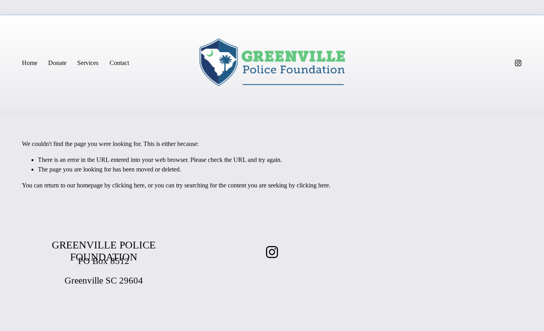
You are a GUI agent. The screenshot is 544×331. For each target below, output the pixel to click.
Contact (119, 62)
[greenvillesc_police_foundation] (518, 63)
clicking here (128, 185)
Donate (57, 62)
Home (29, 62)
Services (87, 62)
